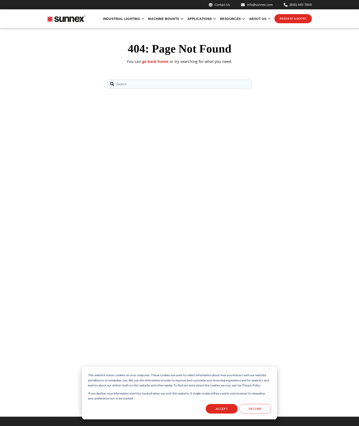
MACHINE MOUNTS (163, 19)
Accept (221, 408)
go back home (155, 61)
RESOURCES (230, 19)
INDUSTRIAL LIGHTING (121, 19)
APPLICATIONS (199, 19)
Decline (255, 408)
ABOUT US (258, 19)
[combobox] (179, 84)
